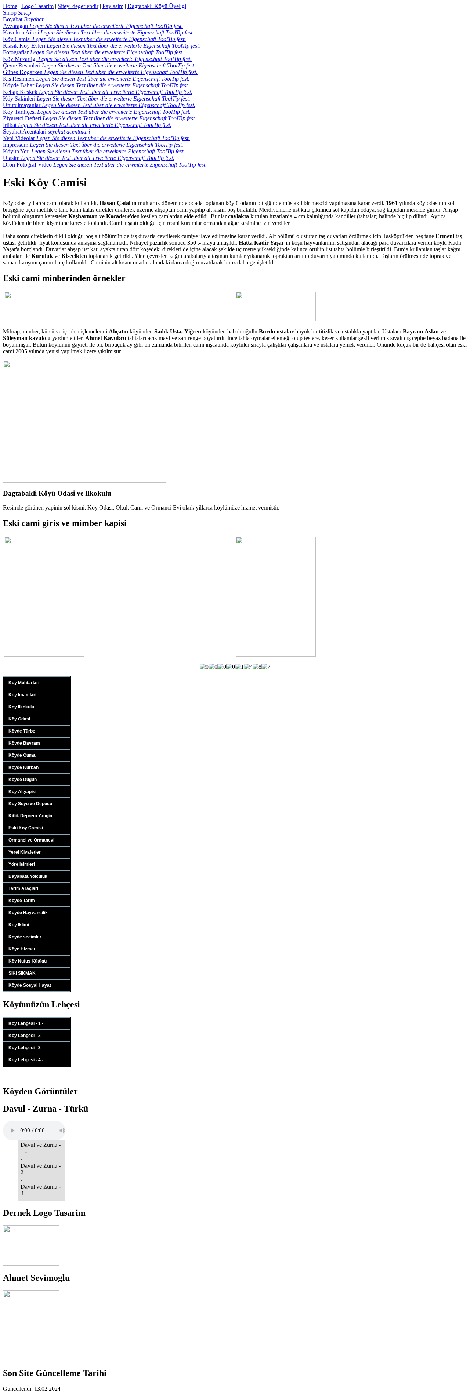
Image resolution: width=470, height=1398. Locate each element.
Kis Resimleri (96, 79)
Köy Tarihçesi (97, 112)
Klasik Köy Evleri (101, 46)
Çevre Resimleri (99, 65)
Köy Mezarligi (97, 59)
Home (10, 6)
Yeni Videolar (96, 138)
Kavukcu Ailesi (98, 32)
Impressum (93, 145)
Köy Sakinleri (96, 98)
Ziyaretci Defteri (99, 118)
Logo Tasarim (37, 6)
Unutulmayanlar (99, 105)
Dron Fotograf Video (105, 164)
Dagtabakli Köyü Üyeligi (156, 6)
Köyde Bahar (96, 85)
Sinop (17, 13)
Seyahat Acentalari (46, 131)
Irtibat (87, 125)
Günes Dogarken (100, 72)
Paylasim (112, 6)
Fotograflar (93, 52)
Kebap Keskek (97, 92)
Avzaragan (93, 26)
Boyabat (23, 19)
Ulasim (88, 158)
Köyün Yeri (94, 151)
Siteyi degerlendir (78, 6)
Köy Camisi (94, 39)
